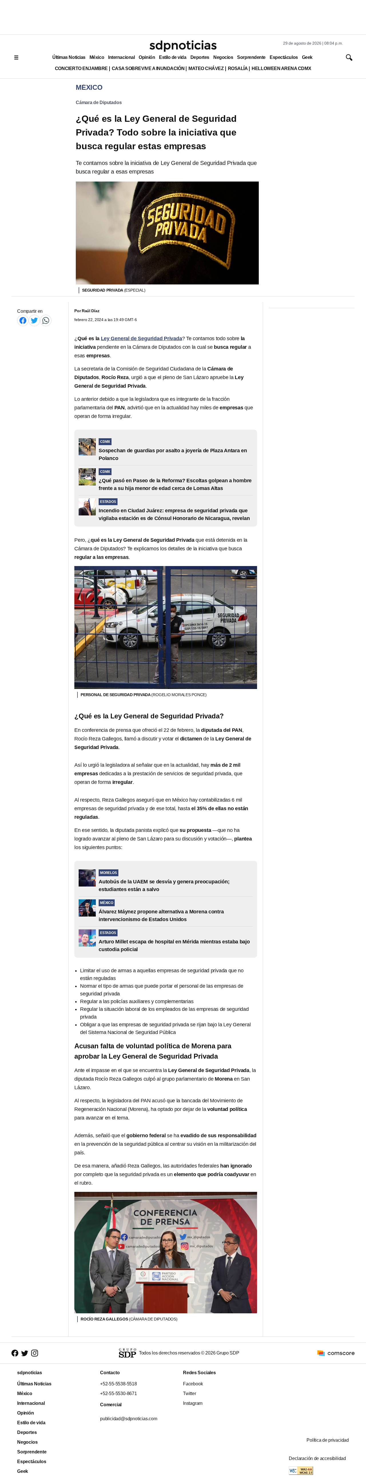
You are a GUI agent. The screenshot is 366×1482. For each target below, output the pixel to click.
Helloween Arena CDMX (281, 68)
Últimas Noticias (68, 57)
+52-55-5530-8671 (118, 1393)
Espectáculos (284, 57)
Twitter (189, 1393)
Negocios (223, 57)
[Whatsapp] (45, 320)
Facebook (193, 1383)
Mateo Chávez (206, 68)
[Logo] (183, 46)
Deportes (199, 57)
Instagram (192, 1403)
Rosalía (238, 68)
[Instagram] (34, 1353)
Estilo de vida (172, 57)
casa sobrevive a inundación (148, 68)
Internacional (121, 57)
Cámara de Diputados (99, 102)
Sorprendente (251, 57)
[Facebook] (23, 320)
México (96, 57)
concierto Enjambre (81, 68)
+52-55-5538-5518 (118, 1383)
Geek (307, 57)
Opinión (147, 57)
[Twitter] (34, 320)
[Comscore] (336, 1352)
